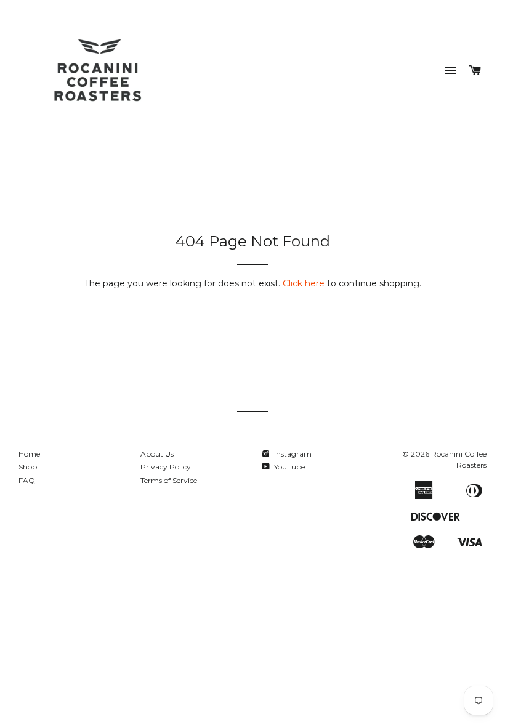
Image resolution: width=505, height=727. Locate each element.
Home (29, 453)
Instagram (292, 453)
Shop (27, 466)
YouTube (288, 466)
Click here (304, 283)
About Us (157, 453)
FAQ (26, 480)
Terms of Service (168, 480)
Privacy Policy (165, 466)
